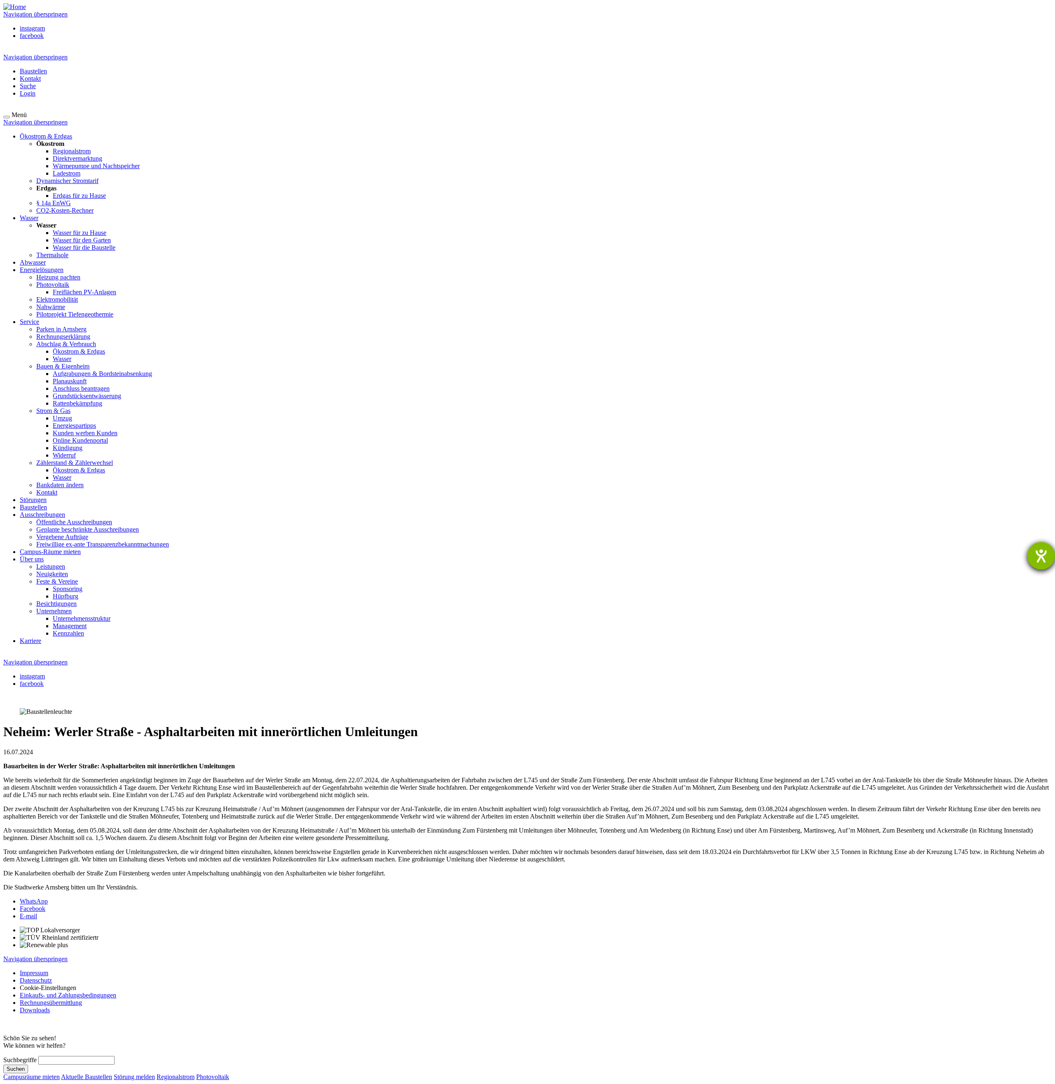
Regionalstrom (176, 1076)
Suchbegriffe (20, 1059)
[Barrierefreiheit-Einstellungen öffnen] (1041, 556)
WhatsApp (34, 901)
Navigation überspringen (35, 14)
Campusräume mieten (31, 1076)
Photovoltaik (212, 1076)
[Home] (14, 6)
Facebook (32, 908)
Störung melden (134, 1076)
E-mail (28, 916)
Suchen (16, 1069)
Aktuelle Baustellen (86, 1076)
